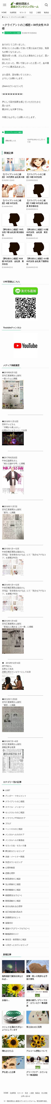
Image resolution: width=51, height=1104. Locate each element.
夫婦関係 (13, 1093)
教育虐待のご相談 (13, 878)
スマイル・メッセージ (14, 807)
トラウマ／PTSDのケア (15, 818)
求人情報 (44, 1093)
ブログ (8, 823)
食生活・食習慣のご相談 (15, 939)
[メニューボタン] (4, 5)
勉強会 (37, 1093)
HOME (6, 1093)
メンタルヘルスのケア (14, 834)
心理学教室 (10, 867)
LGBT (7, 790)
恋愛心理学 (10, 873)
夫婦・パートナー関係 (14, 856)
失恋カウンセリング (13, 862)
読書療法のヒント (13, 917)
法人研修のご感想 (13, 884)
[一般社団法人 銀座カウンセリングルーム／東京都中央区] (25, 5)
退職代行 (9, 923)
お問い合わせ (25, 1096)
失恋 (26, 1093)
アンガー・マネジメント (15, 795)
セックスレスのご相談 (14, 812)
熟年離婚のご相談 (13, 889)
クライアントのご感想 (12, 33)
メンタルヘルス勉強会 (14, 840)
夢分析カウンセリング (14, 851)
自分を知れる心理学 (13, 906)
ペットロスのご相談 (13, 829)
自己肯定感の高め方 (13, 911)
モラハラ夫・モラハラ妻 (15, 845)
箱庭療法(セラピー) (13, 895)
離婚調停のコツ (12, 934)
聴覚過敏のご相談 (13, 900)
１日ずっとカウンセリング (16, 945)
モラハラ (20, 1093)
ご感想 (31, 1093)
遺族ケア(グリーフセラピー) (17, 928)
